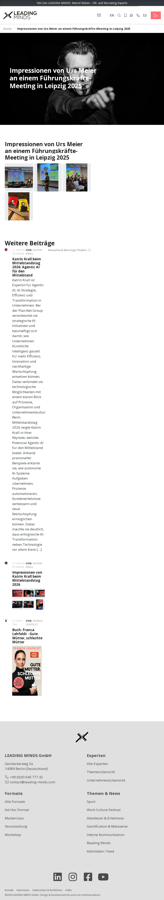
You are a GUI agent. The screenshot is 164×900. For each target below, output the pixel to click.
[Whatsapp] (131, 15)
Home (7, 29)
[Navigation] (100, 15)
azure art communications (85, 895)
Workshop (13, 834)
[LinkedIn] (59, 877)
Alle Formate (15, 801)
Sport (91, 801)
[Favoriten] (125, 15)
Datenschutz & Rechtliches (47, 890)
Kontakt (9, 890)
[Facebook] (89, 877)
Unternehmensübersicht (106, 780)
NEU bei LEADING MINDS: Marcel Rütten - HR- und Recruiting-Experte (82, 3)
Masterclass (14, 818)
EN (112, 15)
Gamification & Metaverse (107, 826)
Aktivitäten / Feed (100, 851)
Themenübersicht (101, 772)
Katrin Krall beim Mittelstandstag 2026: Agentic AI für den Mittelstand (26, 267)
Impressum (23, 890)
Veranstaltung (16, 826)
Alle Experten (97, 763)
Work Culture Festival (104, 809)
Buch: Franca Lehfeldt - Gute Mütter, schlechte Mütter (27, 636)
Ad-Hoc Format (17, 809)
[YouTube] (104, 877)
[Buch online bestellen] (27, 670)
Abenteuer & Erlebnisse (105, 818)
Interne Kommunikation (105, 834)
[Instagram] (74, 877)
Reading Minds (99, 843)
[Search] (119, 15)
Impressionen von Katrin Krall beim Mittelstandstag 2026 (27, 578)
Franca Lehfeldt (34, 622)
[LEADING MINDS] (20, 15)
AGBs (68, 890)
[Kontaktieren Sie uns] (156, 15)
